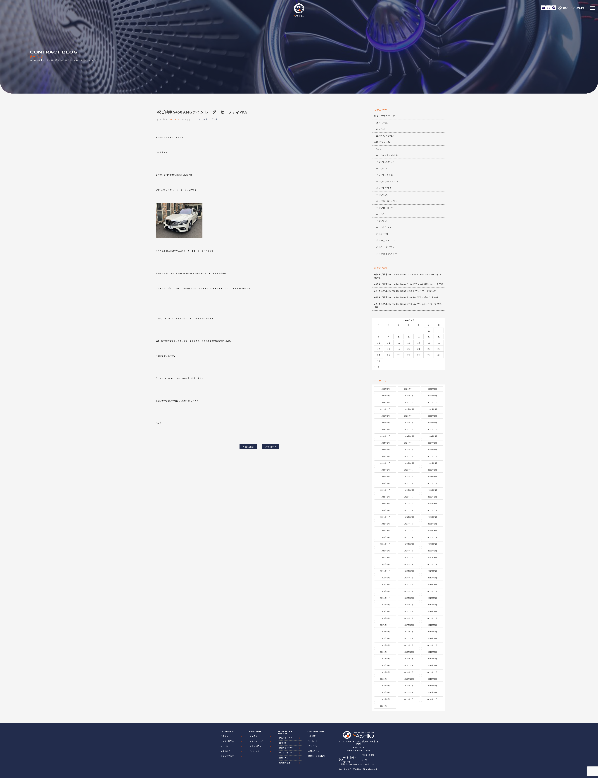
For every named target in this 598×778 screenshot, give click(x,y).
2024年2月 (385, 456)
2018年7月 (408, 604)
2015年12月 (432, 672)
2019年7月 (408, 577)
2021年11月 (385, 517)
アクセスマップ (256, 741)
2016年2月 (385, 672)
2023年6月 (432, 470)
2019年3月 (432, 584)
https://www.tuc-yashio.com (360, 764)
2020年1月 (408, 564)
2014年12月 (432, 699)
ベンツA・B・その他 (387, 155)
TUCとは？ (254, 751)
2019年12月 (432, 564)
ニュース (224, 746)
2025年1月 (408, 429)
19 (398, 348)
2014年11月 (385, 706)
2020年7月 (408, 550)
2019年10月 (409, 571)
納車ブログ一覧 (211, 119)
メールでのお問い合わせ (548, 7)
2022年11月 (385, 490)
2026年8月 (385, 389)
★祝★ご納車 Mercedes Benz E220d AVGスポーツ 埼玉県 (405, 290)
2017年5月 (385, 638)
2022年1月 (408, 510)
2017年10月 (409, 625)
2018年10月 (409, 598)
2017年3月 (432, 638)
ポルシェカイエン (385, 240)
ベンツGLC (382, 194)
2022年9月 (432, 490)
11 (388, 342)
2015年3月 (432, 692)
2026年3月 (432, 395)
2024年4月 (408, 449)
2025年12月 (432, 402)
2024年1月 (408, 456)
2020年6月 (432, 550)
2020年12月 (432, 537)
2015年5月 (385, 692)
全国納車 (283, 742)
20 (408, 348)
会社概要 (312, 736)
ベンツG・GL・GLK (386, 201)
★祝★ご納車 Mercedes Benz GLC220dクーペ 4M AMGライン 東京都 (407, 276)
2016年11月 (385, 652)
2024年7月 (408, 443)
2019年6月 (432, 577)
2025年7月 (408, 416)
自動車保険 (283, 757)
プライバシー (313, 746)
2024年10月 (409, 436)
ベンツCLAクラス (385, 161)
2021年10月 (409, 517)
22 (428, 348)
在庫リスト (543, 7)
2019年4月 (408, 584)
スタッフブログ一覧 (384, 116)
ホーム (33, 60)
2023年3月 (432, 476)
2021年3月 (432, 530)
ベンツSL (381, 214)
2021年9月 (432, 517)
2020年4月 (408, 557)
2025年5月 (385, 422)
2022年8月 (385, 496)
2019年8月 (385, 577)
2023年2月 (385, 483)
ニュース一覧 (381, 122)
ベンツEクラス (384, 188)
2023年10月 (409, 463)
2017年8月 (385, 631)
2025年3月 (432, 422)
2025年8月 (385, 416)
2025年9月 (432, 409)
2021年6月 (432, 523)
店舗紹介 (253, 736)
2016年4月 (408, 665)
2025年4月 (408, 422)
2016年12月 (432, 645)
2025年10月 (409, 409)
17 (378, 348)
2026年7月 (408, 389)
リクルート (313, 741)
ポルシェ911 (383, 233)
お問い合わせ (313, 751)
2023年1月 (408, 483)
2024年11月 (385, 436)
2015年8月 (385, 685)
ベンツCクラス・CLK (387, 181)
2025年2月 (385, 429)
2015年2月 (385, 699)
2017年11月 (385, 625)
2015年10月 (409, 679)
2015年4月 (408, 692)
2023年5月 (385, 476)
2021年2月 (385, 537)
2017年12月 (432, 618)
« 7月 (376, 366)
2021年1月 (408, 537)
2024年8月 (385, 443)
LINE (553, 7)
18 (388, 348)
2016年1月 (408, 672)
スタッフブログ (227, 756)
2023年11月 (385, 463)
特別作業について (286, 747)
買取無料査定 (284, 762)
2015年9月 (432, 679)
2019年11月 (385, 571)
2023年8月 (385, 470)
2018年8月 (385, 604)
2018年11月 (385, 598)
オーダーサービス (286, 752)
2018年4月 (408, 611)
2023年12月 (432, 456)
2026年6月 (432, 389)
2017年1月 (408, 645)
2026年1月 (408, 402)
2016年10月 (409, 652)
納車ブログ (43, 60)
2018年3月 (432, 611)
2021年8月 (385, 523)
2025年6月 (432, 416)
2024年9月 (432, 436)
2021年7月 (408, 523)
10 (378, 342)
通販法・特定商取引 (316, 756)
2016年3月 (432, 665)
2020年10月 (409, 544)
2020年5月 (385, 557)
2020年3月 (432, 557)
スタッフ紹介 (255, 746)
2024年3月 (432, 449)
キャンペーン (383, 129)
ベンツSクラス (384, 227)
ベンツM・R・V (384, 207)
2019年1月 (408, 591)
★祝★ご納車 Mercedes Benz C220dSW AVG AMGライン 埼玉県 (408, 284)
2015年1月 (408, 699)
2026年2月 (385, 402)
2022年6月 (432, 496)
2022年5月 (385, 503)
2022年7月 (408, 496)
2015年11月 (385, 679)
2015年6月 (432, 685)
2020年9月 (432, 544)
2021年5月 (385, 530)
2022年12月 (432, 483)
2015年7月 (408, 685)
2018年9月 (432, 598)
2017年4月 (408, 638)
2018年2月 (385, 618)
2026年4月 (408, 395)
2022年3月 (432, 503)
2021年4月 (408, 530)
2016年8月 (385, 658)
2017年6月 (432, 631)
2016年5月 (385, 665)
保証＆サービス (285, 737)
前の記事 (249, 446)
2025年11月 (385, 409)
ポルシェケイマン (385, 247)
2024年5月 (385, 449)
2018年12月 (432, 591)
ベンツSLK (381, 220)
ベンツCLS (197, 119)
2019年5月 (385, 584)
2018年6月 (432, 604)
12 (398, 342)
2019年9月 (432, 571)
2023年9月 (432, 463)
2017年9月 (432, 625)
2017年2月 (385, 645)
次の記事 (270, 446)
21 (418, 348)
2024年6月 (432, 443)
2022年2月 (385, 510)
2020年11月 (385, 544)
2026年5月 (385, 395)
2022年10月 (409, 490)
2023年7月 (408, 470)
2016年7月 (408, 658)
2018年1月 (408, 618)
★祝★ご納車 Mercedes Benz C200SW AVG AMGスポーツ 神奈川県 (408, 305)
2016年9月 (432, 652)
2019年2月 (385, 591)
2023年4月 (408, 476)
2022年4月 (408, 503)
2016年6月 (432, 658)
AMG (378, 148)
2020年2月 (385, 564)
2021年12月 (432, 510)
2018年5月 (385, 611)
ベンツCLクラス (384, 174)
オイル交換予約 (227, 741)
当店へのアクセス (385, 135)
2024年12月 (432, 429)
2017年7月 (408, 631)
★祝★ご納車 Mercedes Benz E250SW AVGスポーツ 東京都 (406, 297)
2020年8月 (385, 550)
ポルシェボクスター (386, 253)
